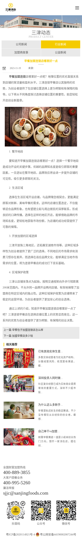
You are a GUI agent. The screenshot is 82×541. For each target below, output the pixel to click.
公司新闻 (21, 44)
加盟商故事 (21, 52)
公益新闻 (60, 52)
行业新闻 (60, 44)
